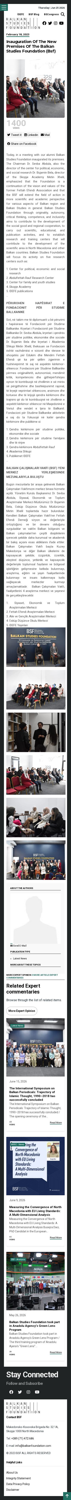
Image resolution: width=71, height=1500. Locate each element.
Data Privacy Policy (18, 1484)
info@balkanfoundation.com (33, 1445)
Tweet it (15, 135)
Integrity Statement (18, 1478)
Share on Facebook (23, 144)
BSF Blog (34, 14)
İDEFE (20, 14)
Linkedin (32, 135)
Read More (56, 1122)
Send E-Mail (20, 945)
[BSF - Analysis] (35, 1281)
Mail (47, 135)
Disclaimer (12, 1489)
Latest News (20, 958)
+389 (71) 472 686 (22, 1438)
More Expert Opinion (21, 1010)
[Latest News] (35, 1047)
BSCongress (51, 14)
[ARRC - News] (35, 1166)
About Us (12, 1472)
